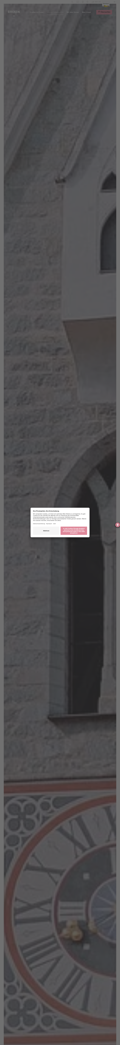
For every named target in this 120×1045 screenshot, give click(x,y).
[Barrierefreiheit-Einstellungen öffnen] (117, 524)
